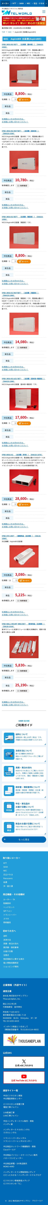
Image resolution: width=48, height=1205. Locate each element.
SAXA (21, 3)
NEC (29, 3)
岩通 (5, 882)
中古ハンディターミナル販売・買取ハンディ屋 (18, 1122)
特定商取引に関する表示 (13, 959)
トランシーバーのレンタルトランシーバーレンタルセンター (17, 1139)
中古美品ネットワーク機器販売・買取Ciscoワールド (19, 1148)
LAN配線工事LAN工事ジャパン (11, 1114)
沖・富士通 (8, 886)
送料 (5, 935)
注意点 (6, 955)
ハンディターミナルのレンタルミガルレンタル (16, 1131)
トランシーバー (10, 914)
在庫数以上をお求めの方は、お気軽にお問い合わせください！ (15, 120)
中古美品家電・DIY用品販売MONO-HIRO (15, 1165)
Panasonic (8, 878)
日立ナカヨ (8, 874)
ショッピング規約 (11, 966)
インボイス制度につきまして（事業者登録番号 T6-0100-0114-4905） (21, 1028)
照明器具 (7, 922)
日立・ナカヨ (39, 3)
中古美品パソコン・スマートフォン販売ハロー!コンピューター (20, 1156)
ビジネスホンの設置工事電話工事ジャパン (13, 1105)
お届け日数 (8, 951)
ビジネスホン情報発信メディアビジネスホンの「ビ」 (16, 1182)
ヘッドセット (9, 907)
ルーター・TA (9, 899)
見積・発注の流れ (11, 943)
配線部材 (7, 903)
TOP (3, 32)
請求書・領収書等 (11, 947)
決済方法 (7, 939)
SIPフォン (7, 911)
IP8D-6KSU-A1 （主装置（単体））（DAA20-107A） (22, 454)
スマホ (6, 918)
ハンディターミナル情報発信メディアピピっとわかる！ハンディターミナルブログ (22, 1173)
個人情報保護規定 (11, 962)
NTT (14, 3)
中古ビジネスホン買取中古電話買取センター (12, 1097)
